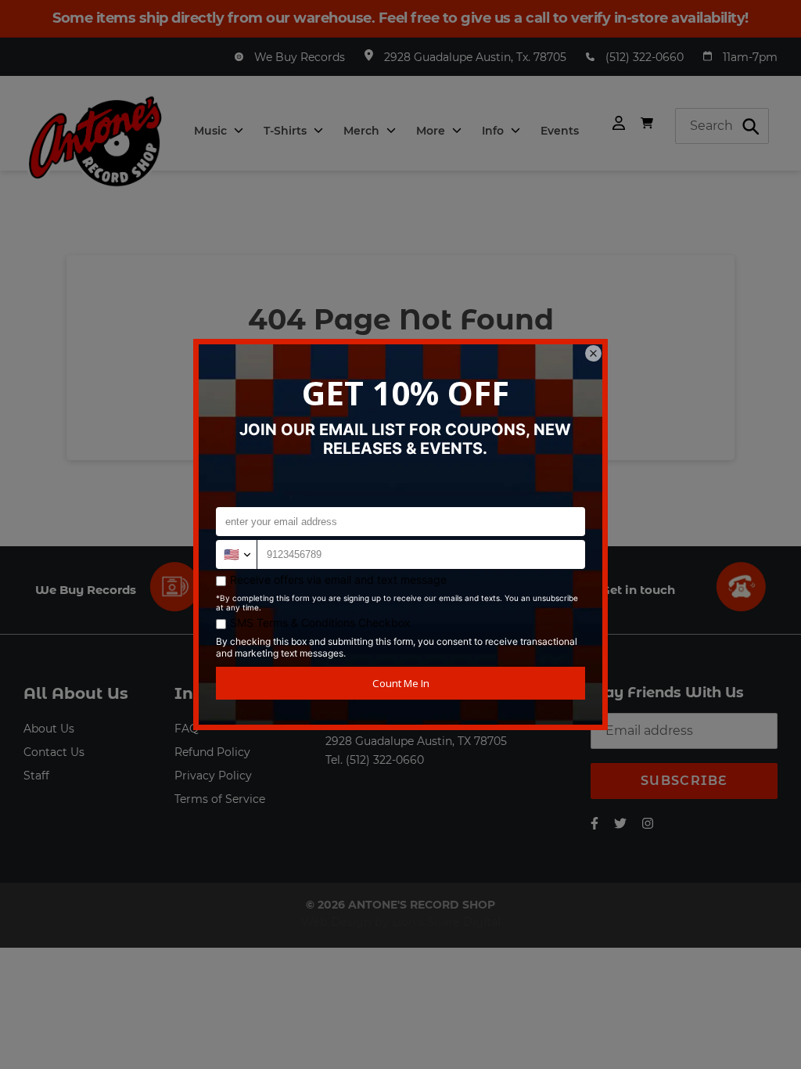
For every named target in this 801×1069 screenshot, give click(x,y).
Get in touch (638, 589)
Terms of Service (219, 799)
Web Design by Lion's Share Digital (401, 922)
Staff (36, 775)
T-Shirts (287, 131)
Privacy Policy (213, 775)
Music (212, 131)
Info (494, 131)
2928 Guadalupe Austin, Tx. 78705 (475, 57)
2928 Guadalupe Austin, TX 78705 (416, 741)
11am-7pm (750, 57)
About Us (48, 729)
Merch (363, 131)
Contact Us (53, 752)
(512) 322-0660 (644, 57)
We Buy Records (299, 57)
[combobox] (722, 126)
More (432, 131)
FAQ (186, 729)
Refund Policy (212, 752)
